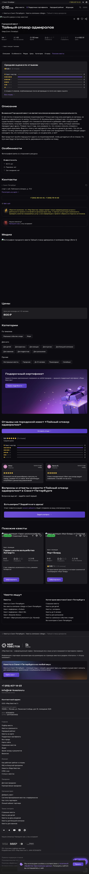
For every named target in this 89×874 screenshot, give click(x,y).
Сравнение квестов (9, 745)
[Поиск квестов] (80, 7)
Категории (39, 54)
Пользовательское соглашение (13, 860)
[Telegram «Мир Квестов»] (9, 830)
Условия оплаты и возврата (12, 866)
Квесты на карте (8, 734)
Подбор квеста (18, 7)
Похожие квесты (58, 54)
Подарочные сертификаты (38, 7)
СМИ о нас (6, 771)
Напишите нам (14, 224)
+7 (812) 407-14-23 (12, 686)
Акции (4, 748)
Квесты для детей (8, 815)
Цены (32, 54)
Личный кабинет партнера (11, 803)
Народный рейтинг (57, 7)
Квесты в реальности (9, 728)
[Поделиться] (86, 19)
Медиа (25, 54)
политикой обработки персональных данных (46, 864)
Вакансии (5, 754)
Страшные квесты (8, 812)
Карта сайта (6, 742)
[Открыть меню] (85, 7)
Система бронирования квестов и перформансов (20, 798)
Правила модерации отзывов (12, 857)
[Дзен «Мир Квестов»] (19, 830)
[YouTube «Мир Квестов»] (14, 830)
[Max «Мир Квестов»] (25, 830)
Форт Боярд (54, 553)
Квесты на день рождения (11, 818)
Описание (6, 54)
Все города (6, 739)
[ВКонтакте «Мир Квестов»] (4, 830)
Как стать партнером (9, 800)
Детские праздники (9, 783)
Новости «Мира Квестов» (11, 768)
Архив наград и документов (12, 751)
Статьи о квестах (8, 774)
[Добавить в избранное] (82, 19)
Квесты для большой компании (13, 821)
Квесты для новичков (9, 824)
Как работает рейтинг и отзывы (13, 763)
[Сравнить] (78, 19)
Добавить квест (7, 795)
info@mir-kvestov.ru (13, 690)
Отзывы (47, 54)
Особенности (16, 54)
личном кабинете (29, 508)
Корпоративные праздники (11, 786)
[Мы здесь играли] (74, 19)
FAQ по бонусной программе (12, 765)
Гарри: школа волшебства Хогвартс (18, 551)
